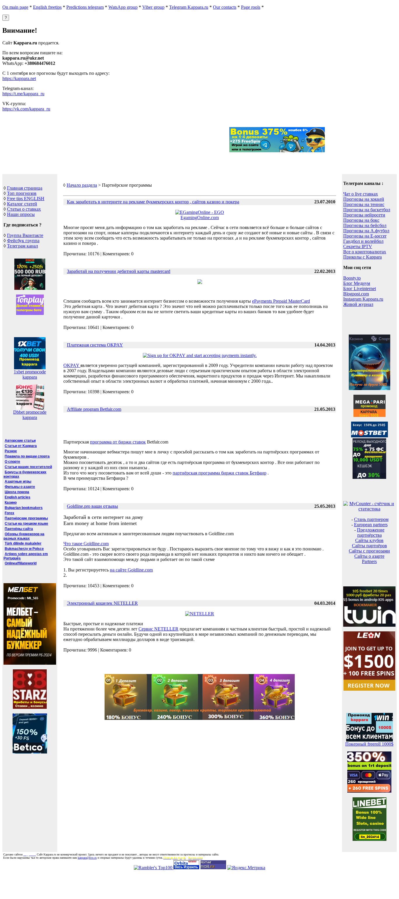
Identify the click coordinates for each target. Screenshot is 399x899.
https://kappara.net (19, 78)
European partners (371, 524)
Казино (11, 502)
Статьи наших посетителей (28, 467)
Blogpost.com (356, 293)
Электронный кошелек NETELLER (102, 603)
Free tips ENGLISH (25, 198)
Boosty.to (352, 278)
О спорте (12, 462)
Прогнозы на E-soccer (364, 235)
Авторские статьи (20, 441)
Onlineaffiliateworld (21, 563)
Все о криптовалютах (364, 251)
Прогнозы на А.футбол (366, 230)
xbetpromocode (30, 371)
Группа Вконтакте (25, 235)
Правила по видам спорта (27, 456)
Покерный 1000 (369, 744)
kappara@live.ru (87, 857)
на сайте (131, 569)
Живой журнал (358, 304)
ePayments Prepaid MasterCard (281, 301)
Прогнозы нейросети (364, 214)
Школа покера (17, 492)
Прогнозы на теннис (363, 204)
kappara (29, 377)
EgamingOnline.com (200, 217)
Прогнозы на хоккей (363, 199)
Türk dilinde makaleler (23, 543)
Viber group (153, 7)
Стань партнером (371, 519)
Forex (9, 513)
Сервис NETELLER (158, 628)
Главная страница (24, 188)
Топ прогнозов (22, 193)
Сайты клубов (369, 540)
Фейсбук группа (23, 240)
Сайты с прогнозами (369, 550)
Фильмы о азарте (20, 487)
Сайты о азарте (369, 556)
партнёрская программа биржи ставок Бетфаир (219, 472)
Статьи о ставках (24, 209)
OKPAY (71, 365)
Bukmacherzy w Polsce (24, 549)
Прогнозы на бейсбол (364, 225)
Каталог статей (22, 203)
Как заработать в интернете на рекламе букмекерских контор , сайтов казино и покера (153, 201)
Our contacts (224, 7)
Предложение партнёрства (370, 532)
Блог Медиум (356, 283)
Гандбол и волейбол (363, 241)
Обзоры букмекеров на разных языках (24, 536)
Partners (369, 561)
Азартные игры (18, 481)
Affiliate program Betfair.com (94, 409)
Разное (11, 451)
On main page (15, 7)
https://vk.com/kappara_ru (26, 108)
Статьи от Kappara (21, 446)
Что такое (86, 543)
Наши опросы (21, 214)
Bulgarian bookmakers (24, 508)
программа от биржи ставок (118, 441)
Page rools (250, 7)
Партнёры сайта (19, 529)
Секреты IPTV (357, 246)
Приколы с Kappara (362, 256)
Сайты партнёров (369, 545)
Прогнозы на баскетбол (366, 209)
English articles (17, 497)
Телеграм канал (22, 245)
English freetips (47, 7)
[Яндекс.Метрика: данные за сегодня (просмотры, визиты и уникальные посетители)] (246, 867)
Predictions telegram (85, 7)
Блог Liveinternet (359, 288)
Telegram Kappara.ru (188, 7)
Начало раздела (82, 185)
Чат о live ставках (360, 193)
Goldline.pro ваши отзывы (92, 506)
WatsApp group (123, 7)
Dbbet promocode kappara (29, 415)
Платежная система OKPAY (95, 344)
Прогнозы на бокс (361, 220)
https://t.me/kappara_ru (23, 93)
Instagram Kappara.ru (363, 299)
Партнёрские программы (26, 518)
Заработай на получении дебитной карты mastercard (118, 271)
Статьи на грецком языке (26, 524)
